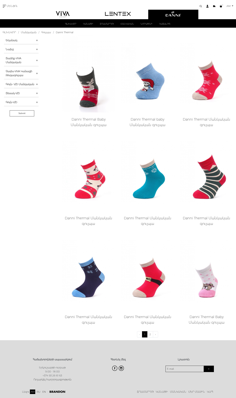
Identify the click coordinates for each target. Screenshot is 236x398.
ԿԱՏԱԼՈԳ (164, 23)
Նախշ (10, 49)
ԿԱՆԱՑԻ (88, 23)
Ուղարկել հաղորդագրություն (52, 379)
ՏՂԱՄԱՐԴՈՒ (107, 23)
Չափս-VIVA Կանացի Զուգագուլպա (19, 73)
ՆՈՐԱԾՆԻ (146, 23)
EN (44, 391)
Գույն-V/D (11, 102)
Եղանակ (11, 40)
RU (38, 391)
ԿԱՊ (210, 391)
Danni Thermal (64, 32)
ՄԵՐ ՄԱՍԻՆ (196, 391)
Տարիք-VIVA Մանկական (13, 60)
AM (228, 6)
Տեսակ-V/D (13, 93)
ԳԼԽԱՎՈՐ (70, 23)
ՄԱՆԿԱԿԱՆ (127, 23)
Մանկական (28, 32)
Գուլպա (46, 32)
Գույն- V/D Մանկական (20, 84)
